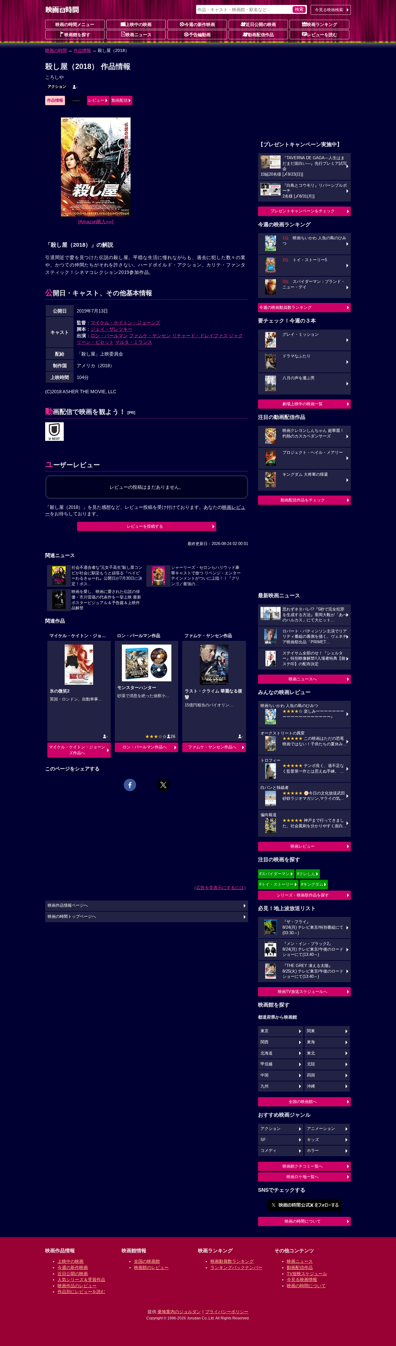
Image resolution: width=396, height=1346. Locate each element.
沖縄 (311, 1086)
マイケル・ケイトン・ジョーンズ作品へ (77, 750)
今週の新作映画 (200, 24)
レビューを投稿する (145, 526)
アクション (57, 86)
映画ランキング (322, 24)
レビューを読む (322, 34)
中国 (264, 1075)
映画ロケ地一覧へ (302, 1176)
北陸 (311, 1064)
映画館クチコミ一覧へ (302, 1166)
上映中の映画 (139, 24)
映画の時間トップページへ (72, 916)
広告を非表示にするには (220, 887)
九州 (264, 1086)
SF (263, 1140)
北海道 (266, 1053)
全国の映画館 (147, 1261)
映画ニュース (139, 34)
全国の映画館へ (303, 1101)
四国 (311, 1075)
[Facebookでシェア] (130, 785)
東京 (264, 1031)
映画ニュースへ (303, 679)
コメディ (268, 1150)
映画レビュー (303, 846)
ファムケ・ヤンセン (150, 335)
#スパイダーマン (274, 873)
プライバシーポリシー (226, 1311)
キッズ (313, 1140)
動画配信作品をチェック (303, 500)
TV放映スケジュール (307, 1273)
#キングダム (312, 884)
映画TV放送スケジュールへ (302, 991)
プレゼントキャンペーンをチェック (302, 211)
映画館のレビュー (151, 1267)
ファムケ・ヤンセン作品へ (212, 747)
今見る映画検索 (329, 9)
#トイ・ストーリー (276, 884)
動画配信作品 (261, 34)
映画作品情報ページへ (68, 905)
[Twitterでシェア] (163, 785)
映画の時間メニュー (74, 24)
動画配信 (120, 100)
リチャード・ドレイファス (200, 335)
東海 (311, 1042)
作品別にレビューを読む (81, 1291)
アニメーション (321, 1129)
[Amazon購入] (95, 221)
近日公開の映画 (261, 24)
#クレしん (306, 873)
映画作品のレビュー (77, 1285)
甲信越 (266, 1064)
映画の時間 (56, 50)
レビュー (96, 100)
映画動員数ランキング (232, 1261)
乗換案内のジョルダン (179, 1311)
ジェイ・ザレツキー (111, 329)
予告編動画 (200, 34)
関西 (264, 1042)
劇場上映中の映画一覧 (302, 404)
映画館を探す (77, 34)
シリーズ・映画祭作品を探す (303, 895)
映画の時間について (303, 1221)
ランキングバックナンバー (236, 1267)
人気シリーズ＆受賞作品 (81, 1279)
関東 (311, 1031)
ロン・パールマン (109, 335)
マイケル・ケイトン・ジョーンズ (125, 322)
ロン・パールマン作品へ (145, 747)
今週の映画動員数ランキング (285, 307)
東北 (311, 1053)
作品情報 (82, 50)
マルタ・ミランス (133, 342)
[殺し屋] (54, 431)
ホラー (313, 1150)
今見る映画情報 (302, 1279)
